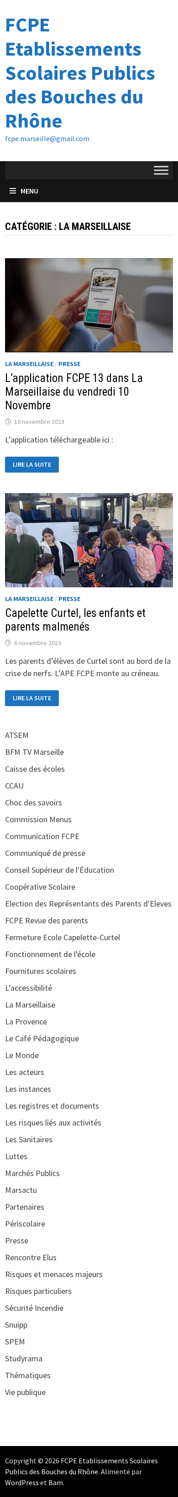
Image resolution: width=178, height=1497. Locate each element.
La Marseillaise (29, 364)
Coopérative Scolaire (40, 886)
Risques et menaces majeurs (54, 1274)
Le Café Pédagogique (42, 1038)
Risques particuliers (38, 1291)
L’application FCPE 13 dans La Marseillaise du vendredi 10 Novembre (74, 392)
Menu (29, 190)
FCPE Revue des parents (46, 920)
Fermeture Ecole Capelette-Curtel (62, 937)
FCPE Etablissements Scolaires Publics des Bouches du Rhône (80, 72)
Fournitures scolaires (40, 971)
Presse (69, 364)
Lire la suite (33, 465)
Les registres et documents (52, 1105)
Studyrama (23, 1358)
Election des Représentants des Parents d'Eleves (88, 903)
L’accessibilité (28, 988)
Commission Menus (38, 819)
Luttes (16, 1156)
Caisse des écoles (35, 769)
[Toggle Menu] (161, 170)
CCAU (14, 785)
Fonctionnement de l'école (50, 954)
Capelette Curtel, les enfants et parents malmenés (75, 619)
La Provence (26, 1021)
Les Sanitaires (28, 1139)
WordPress (22, 1482)
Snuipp (16, 1324)
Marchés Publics (32, 1173)
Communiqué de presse (45, 853)
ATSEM (17, 735)
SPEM (15, 1341)
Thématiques (28, 1375)
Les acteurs (24, 1072)
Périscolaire (25, 1223)
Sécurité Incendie (34, 1308)
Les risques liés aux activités (53, 1122)
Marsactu (21, 1190)
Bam (55, 1482)
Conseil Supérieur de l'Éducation (59, 870)
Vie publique (25, 1392)
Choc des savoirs (33, 802)
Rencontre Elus (31, 1257)
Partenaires (24, 1207)
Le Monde (22, 1055)
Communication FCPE (42, 836)
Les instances (28, 1089)
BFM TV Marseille (34, 752)
